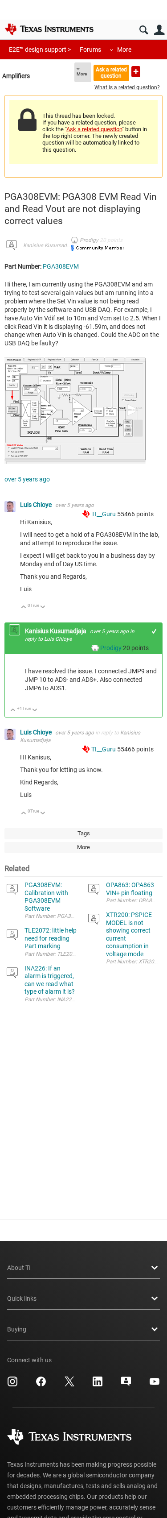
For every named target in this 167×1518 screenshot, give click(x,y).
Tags (83, 833)
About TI (19, 1267)
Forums (90, 49)
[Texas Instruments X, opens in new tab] (69, 1384)
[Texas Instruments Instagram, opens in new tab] (12, 1384)
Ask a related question (111, 72)
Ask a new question (135, 71)
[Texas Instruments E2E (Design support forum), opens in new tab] (126, 1384)
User (159, 30)
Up (24, 607)
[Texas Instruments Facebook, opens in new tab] (41, 1384)
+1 (154, 631)
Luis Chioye (36, 504)
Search (143, 30)
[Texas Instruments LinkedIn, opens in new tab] (97, 1384)
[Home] (49, 29)
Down (43, 607)
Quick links (22, 1298)
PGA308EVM (61, 266)
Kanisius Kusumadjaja (49, 245)
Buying (16, 1329)
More (124, 49)
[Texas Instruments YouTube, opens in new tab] (154, 1384)
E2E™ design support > (40, 49)
